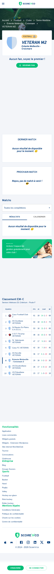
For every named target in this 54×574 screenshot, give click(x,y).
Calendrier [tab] (39, 217)
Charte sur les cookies (11, 518)
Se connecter (36, 568)
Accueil (5, 20)
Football (17, 20)
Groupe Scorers (8, 469)
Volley (4, 491)
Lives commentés (9, 435)
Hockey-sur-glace (9, 495)
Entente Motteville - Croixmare (21, 23)
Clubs (29, 20)
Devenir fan (29, 65)
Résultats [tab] (14, 217)
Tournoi (5, 451)
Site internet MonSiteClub (12, 447)
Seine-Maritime (43, 20)
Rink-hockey (7, 499)
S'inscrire (15, 568)
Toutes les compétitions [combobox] (15, 208)
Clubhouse (6, 459)
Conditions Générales (11, 510)
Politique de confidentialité (13, 514)
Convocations (7, 455)
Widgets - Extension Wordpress (15, 443)
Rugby (4, 487)
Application (6, 431)
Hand (4, 484)
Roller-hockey (8, 503)
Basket (5, 480)
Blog (4, 465)
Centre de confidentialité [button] (12, 522)
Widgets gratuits (8, 439)
